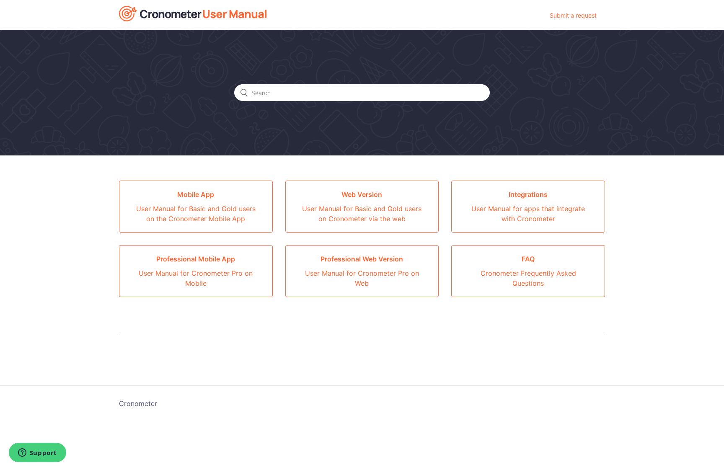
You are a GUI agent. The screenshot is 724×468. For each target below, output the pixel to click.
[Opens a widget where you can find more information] (37, 453)
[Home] (192, 19)
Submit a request (573, 15)
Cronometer (138, 403)
